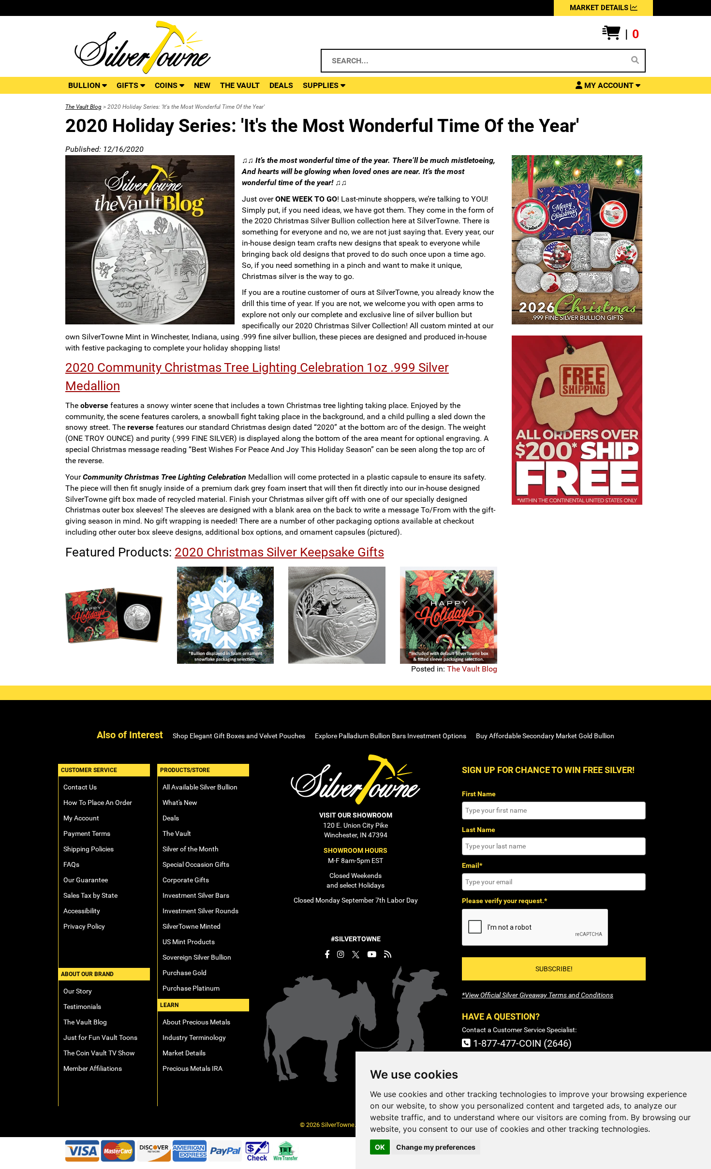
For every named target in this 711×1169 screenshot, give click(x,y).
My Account (81, 818)
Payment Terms (86, 833)
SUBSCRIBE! (554, 969)
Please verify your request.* (504, 901)
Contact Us (80, 787)
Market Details (184, 1053)
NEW (202, 85)
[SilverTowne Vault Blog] (387, 954)
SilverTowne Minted (192, 926)
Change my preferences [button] (435, 1147)
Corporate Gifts (186, 880)
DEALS (281, 85)
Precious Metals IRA (192, 1068)
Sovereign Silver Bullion (197, 957)
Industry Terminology (194, 1037)
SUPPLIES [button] (322, 85)
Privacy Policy (84, 926)
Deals (171, 818)
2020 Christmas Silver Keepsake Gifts (279, 552)
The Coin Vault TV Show (99, 1053)
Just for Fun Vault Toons (100, 1037)
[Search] (635, 60)
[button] (620, 34)
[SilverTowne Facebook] (327, 954)
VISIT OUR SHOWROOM (355, 815)
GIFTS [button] (128, 85)
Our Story (77, 991)
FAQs (71, 864)
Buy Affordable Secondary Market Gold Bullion (545, 736)
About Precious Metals (196, 1022)
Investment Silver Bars (196, 895)
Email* (472, 865)
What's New (180, 802)
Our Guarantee (85, 880)
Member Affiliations (92, 1068)
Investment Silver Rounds (200, 911)
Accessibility (81, 911)
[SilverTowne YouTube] (371, 954)
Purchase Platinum (191, 988)
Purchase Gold (185, 973)
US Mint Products (189, 942)
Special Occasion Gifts (196, 864)
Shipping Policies (88, 849)
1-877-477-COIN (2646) (521, 1043)
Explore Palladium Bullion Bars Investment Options (390, 736)
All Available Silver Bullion (200, 787)
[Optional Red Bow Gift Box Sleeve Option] (448, 615)
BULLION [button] (85, 85)
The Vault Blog (83, 106)
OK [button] (380, 1147)
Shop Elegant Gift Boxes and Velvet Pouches (239, 736)
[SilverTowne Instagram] (340, 954)
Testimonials (82, 1006)
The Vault (177, 833)
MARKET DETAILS (600, 7)
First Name (479, 794)
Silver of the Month (191, 849)
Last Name (478, 829)
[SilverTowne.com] (182, 47)
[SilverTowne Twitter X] (355, 954)
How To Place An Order (97, 802)
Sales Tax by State (90, 895)
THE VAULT (240, 85)
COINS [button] (167, 85)
